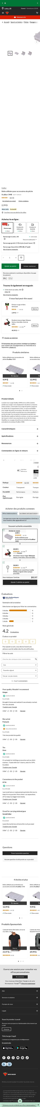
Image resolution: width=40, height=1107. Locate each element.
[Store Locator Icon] (3, 8)
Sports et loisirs (16, 22)
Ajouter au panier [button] (10, 266)
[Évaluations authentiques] (11, 597)
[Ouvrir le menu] (3, 13)
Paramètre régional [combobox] (8, 670)
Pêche (26, 22)
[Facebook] (3, 1057)
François (6, 722)
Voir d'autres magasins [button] (10, 249)
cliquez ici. (12, 347)
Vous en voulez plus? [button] (29, 239)
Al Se (4, 782)
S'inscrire (6, 1029)
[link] (9, 198)
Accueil (6, 22)
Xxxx (4, 750)
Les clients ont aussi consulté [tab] (29, 513)
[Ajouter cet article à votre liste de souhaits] (21, 257)
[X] (8, 1057)
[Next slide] (37, 3)
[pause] (5, 3)
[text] (15, 383)
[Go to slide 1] (10, 53)
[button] (4, 239)
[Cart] (37, 12)
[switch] (19, 470)
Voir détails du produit (9, 201)
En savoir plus (6, 1043)
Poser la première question (20, 853)
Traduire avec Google (10, 707)
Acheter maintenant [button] (30, 266)
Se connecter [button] (20, 977)
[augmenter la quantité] (3, 257)
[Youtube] (17, 1057)
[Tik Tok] (27, 1057)
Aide (3, 991)
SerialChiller (7, 814)
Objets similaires (23, 201)
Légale (4, 1011)
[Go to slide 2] (16, 53)
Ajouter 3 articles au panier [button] (20, 582)
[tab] (7, 227)
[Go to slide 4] (30, 53)
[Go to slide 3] (23, 53)
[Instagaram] (13, 1057)
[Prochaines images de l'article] (36, 42)
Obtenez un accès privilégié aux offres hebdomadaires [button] (19, 1105)
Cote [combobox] (4, 665)
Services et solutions (8, 997)
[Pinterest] (22, 1057)
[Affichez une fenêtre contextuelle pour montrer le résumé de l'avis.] (25, 327)
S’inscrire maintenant (28, 983)
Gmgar (5, 692)
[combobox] (21, 676)
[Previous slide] (2, 3)
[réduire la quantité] (16, 257)
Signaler (22, 711)
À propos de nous (7, 1004)
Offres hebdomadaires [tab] (9, 513)
